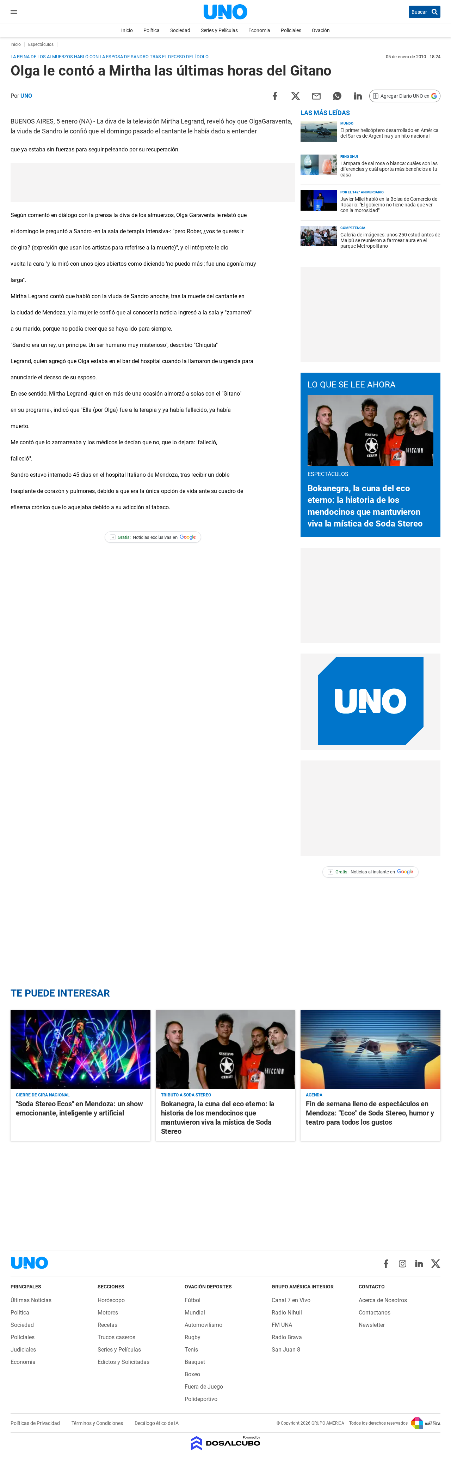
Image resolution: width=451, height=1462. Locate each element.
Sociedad (180, 30)
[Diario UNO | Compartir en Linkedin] (358, 95)
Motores (108, 1312)
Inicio (127, 30)
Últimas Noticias (31, 1300)
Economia (259, 30)
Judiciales (23, 1349)
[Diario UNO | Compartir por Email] (316, 95)
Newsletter (372, 1325)
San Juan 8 (286, 1349)
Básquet (195, 1362)
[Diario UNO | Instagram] (402, 1263)
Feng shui (349, 156)
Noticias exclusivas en (145, 537)
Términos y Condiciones (98, 1423)
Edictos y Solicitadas (123, 1362)
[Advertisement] (153, 182)
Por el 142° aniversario (362, 192)
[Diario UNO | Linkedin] (419, 1263)
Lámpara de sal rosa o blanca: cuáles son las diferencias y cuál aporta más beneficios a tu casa (389, 169)
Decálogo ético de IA (157, 1423)
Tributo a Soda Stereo (186, 1095)
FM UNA (282, 1325)
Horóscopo (111, 1300)
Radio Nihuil (287, 1312)
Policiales (291, 30)
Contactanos (374, 1312)
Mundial (195, 1312)
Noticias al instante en (362, 871)
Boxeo (192, 1374)
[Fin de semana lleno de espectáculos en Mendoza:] (370, 1049)
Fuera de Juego (204, 1386)
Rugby (192, 1337)
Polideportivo (201, 1399)
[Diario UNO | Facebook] (386, 1263)
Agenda (314, 1095)
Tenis (191, 1349)
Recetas (107, 1325)
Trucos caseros (116, 1337)
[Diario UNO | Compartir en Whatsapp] (337, 95)
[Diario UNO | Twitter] (435, 1263)
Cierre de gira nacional (43, 1095)
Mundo (346, 123)
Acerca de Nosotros (383, 1300)
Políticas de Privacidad (36, 1423)
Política (151, 30)
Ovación (321, 30)
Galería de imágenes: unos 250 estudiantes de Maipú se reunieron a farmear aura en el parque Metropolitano (390, 240)
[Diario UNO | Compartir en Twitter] (295, 95)
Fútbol (192, 1300)
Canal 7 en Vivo (291, 1300)
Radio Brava (287, 1337)
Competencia (352, 228)
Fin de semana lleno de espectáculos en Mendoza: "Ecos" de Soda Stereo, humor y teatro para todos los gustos (370, 1113)
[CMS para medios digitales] (225, 1443)
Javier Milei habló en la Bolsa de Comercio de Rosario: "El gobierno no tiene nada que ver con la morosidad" (388, 204)
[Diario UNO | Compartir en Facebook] (275, 95)
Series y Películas (219, 30)
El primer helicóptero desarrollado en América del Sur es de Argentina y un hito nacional (389, 133)
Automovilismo (203, 1325)
